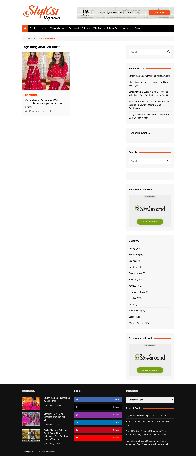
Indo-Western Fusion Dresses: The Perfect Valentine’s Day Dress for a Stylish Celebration (149, 104)
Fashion (33, 28)
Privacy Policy (114, 28)
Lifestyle (44, 28)
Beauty (132, 248)
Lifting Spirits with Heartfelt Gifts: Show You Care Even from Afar (149, 116)
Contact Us (140, 28)
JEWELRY (134, 286)
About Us (127, 28)
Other (131, 304)
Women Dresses (58, 28)
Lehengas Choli (136, 292)
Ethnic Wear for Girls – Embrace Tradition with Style (148, 84)
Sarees (132, 317)
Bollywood (74, 28)
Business (133, 261)
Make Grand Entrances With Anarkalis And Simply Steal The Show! (43, 103)
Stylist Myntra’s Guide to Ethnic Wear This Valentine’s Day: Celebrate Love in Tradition (149, 93)
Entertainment (135, 273)
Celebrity (85, 28)
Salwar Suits (31, 95)
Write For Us (99, 28)
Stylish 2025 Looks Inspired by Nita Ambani (149, 76)
